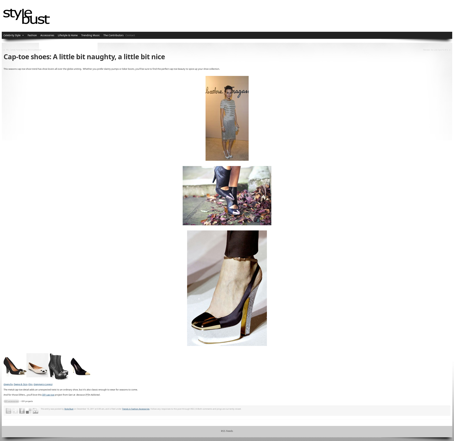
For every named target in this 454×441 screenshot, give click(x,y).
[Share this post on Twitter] (8, 411)
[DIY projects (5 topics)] (21, 401)
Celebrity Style (12, 35)
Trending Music (90, 35)
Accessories (47, 35)
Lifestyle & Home (68, 35)
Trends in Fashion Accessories (136, 408)
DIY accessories (11, 401)
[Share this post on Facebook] (22, 411)
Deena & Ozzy (20, 384)
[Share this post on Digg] (15, 411)
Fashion (32, 35)
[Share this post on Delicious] (29, 411)
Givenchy (8, 384)
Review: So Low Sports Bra (435, 49)
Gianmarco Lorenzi (43, 384)
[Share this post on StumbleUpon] (35, 411)
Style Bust (68, 408)
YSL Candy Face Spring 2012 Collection (23, 49)
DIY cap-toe (48, 394)
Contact (130, 35)
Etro (30, 384)
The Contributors (113, 35)
